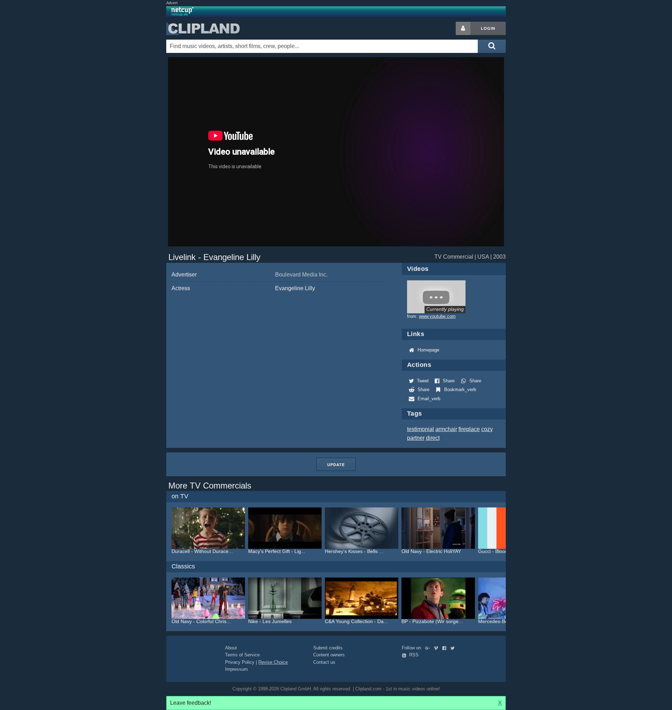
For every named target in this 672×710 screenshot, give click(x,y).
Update (336, 465)
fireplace (469, 429)
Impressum (236, 669)
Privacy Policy (239, 662)
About (231, 647)
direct (433, 438)
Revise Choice (273, 662)
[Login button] (463, 28)
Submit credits (328, 647)
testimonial (420, 429)
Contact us (324, 662)
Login (488, 28)
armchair (446, 429)
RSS (413, 654)
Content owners (329, 654)
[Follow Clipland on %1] (429, 647)
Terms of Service (242, 654)
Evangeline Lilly (295, 288)
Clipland (203, 28)
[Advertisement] (561, 127)
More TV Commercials (209, 485)
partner (416, 438)
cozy (487, 429)
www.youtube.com (437, 316)
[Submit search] (492, 46)
